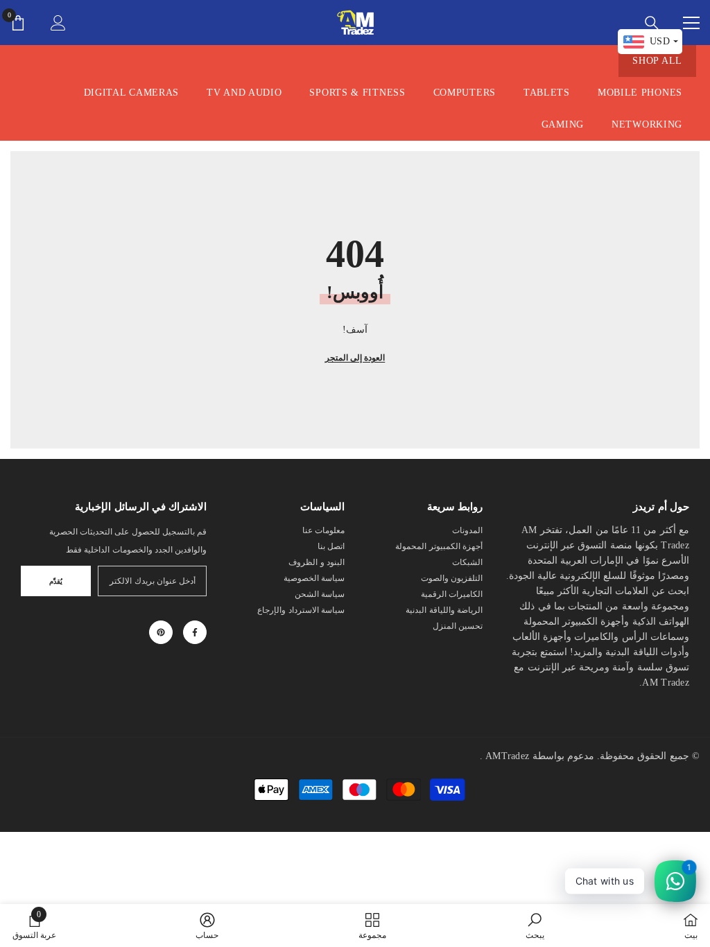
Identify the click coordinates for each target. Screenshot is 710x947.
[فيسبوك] (195, 632)
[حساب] (58, 23)
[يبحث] (651, 23)
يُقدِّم (55, 581)
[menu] (691, 23)
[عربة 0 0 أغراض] (18, 23)
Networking (647, 124)
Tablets (546, 92)
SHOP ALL (657, 60)
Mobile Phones (640, 92)
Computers (464, 92)
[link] (535, 925)
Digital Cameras (132, 92)
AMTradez (507, 756)
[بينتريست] (161, 632)
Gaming (563, 124)
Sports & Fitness (357, 92)
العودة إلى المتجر (355, 358)
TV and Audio (244, 92)
